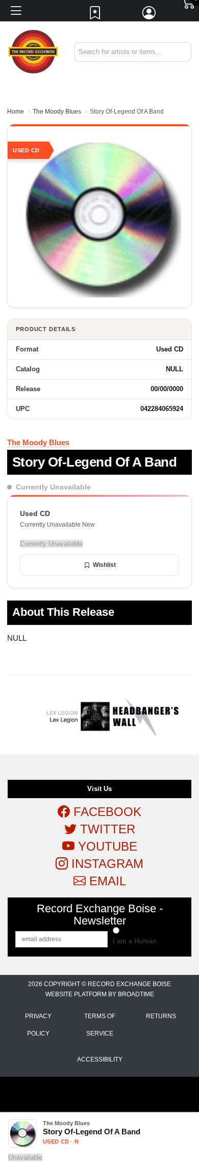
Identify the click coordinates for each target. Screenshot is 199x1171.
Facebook (105, 812)
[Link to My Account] (149, 15)
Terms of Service (99, 1025)
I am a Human (135, 941)
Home (15, 111)
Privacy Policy (38, 1025)
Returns (161, 1016)
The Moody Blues (57, 111)
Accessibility (99, 1059)
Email (106, 881)
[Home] (33, 51)
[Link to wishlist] (95, 15)
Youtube (105, 846)
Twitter (106, 829)
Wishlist (104, 564)
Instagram (105, 863)
